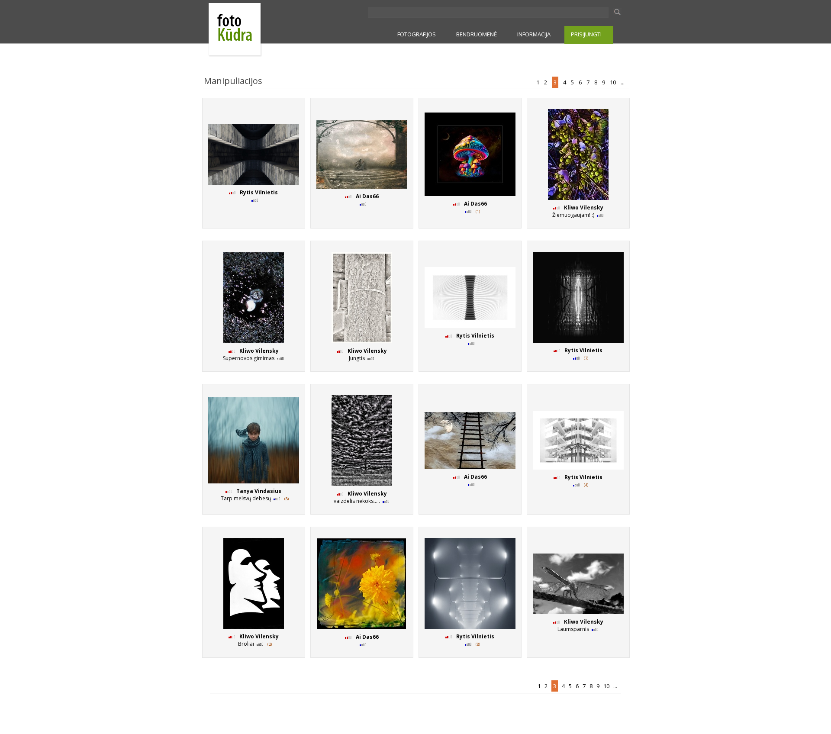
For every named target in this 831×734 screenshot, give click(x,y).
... (623, 82)
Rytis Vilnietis (259, 192)
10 (613, 82)
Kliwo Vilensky (583, 207)
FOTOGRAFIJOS (416, 34)
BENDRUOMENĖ (476, 34)
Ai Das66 (367, 196)
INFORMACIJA (534, 34)
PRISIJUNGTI (586, 34)
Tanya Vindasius (258, 491)
